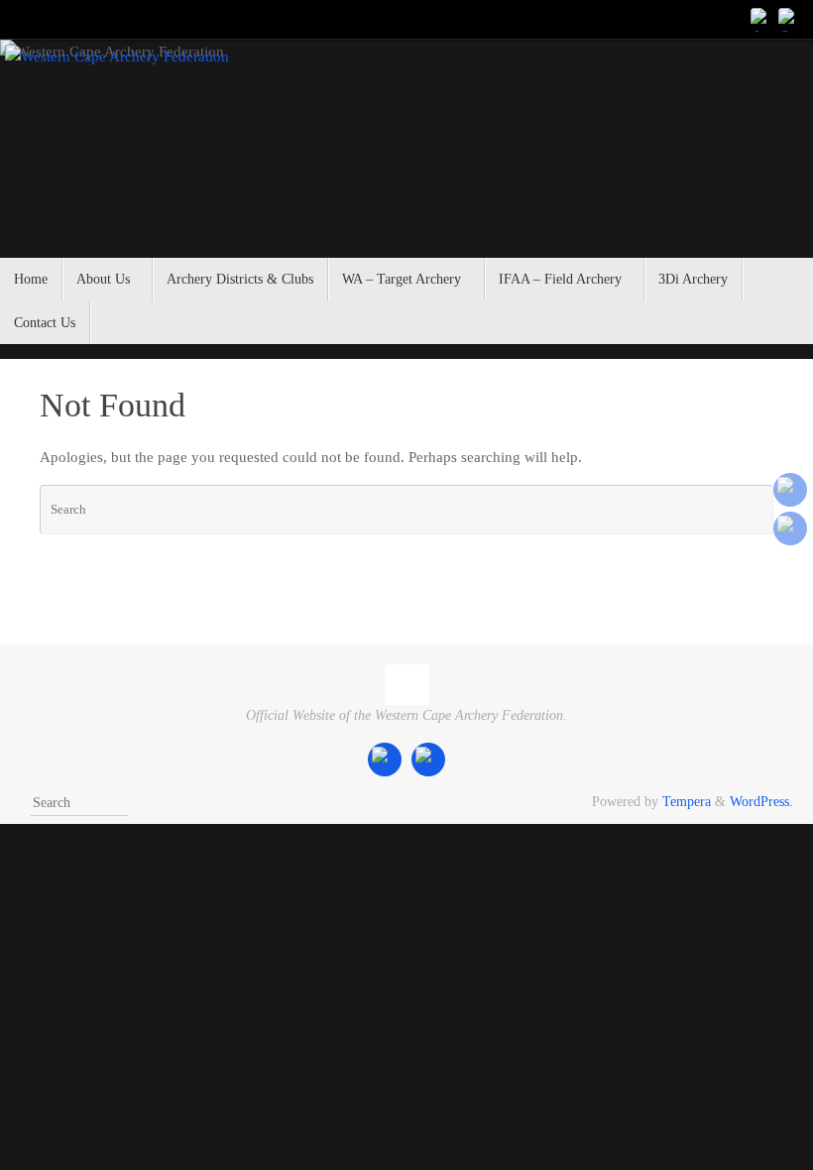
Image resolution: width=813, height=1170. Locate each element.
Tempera (686, 801)
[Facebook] (761, 19)
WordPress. (761, 801)
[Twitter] (789, 19)
